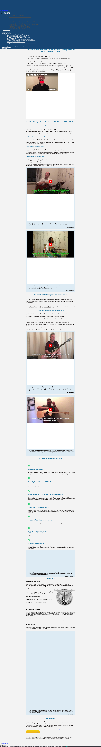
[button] (4, 10)
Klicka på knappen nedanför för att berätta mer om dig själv (50, 729)
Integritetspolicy (5, 743)
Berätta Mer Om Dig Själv (33, 732)
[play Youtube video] (50, 181)
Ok (66, 746)
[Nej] (68, 746)
